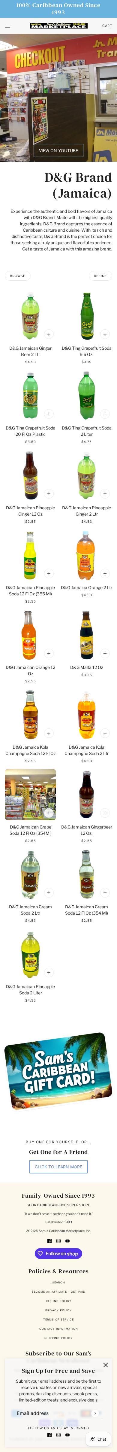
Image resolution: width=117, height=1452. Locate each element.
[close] (106, 1365)
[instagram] (58, 1434)
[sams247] (59, 26)
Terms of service (58, 1319)
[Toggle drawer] (7, 26)
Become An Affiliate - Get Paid (58, 1291)
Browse (18, 276)
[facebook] (49, 1434)
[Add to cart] (49, 334)
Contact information (58, 1328)
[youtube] (67, 1434)
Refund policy (58, 1301)
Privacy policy (58, 1310)
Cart (107, 26)
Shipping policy (58, 1338)
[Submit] (95, 1413)
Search (58, 1282)
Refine (100, 276)
